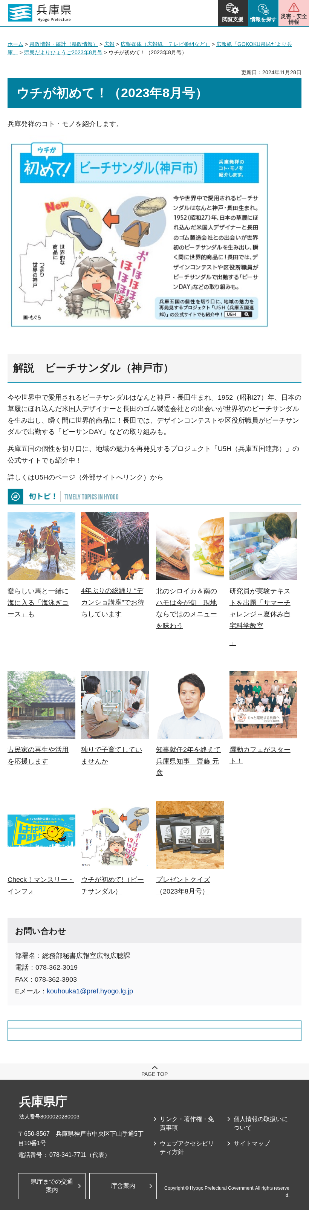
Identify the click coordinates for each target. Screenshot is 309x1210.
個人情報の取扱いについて (261, 1123)
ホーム (15, 44)
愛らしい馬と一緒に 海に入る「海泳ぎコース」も (38, 602)
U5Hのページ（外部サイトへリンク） (92, 477)
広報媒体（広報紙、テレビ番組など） (165, 44)
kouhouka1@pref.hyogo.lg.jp (90, 991)
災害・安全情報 (294, 19)
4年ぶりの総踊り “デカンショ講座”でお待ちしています (112, 602)
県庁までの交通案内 (52, 1185)
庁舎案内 (123, 1185)
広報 (109, 44)
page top (154, 1074)
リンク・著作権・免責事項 (187, 1123)
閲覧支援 (232, 19)
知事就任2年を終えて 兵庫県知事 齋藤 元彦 (188, 761)
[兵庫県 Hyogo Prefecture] (39, 13)
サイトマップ (252, 1143)
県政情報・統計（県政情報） (63, 44)
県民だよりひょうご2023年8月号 (63, 52)
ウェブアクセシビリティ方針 (187, 1147)
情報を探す (263, 19)
